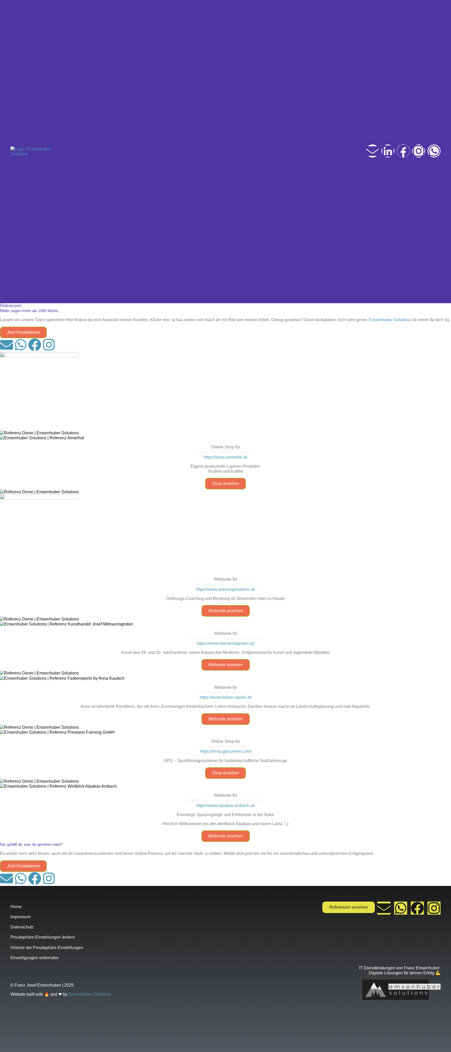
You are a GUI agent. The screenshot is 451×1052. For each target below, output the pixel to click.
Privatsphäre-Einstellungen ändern (42, 937)
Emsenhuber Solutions (390, 320)
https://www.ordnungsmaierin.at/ (225, 589)
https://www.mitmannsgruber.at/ (225, 643)
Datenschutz (22, 927)
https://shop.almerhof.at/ (225, 457)
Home (16, 906)
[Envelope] (372, 150)
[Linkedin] (387, 150)
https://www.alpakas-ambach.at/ (225, 805)
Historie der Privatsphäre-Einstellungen (46, 947)
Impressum (20, 917)
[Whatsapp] (434, 150)
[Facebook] (403, 150)
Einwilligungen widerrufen (34, 958)
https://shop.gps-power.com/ (225, 751)
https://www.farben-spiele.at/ (226, 697)
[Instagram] (418, 150)
